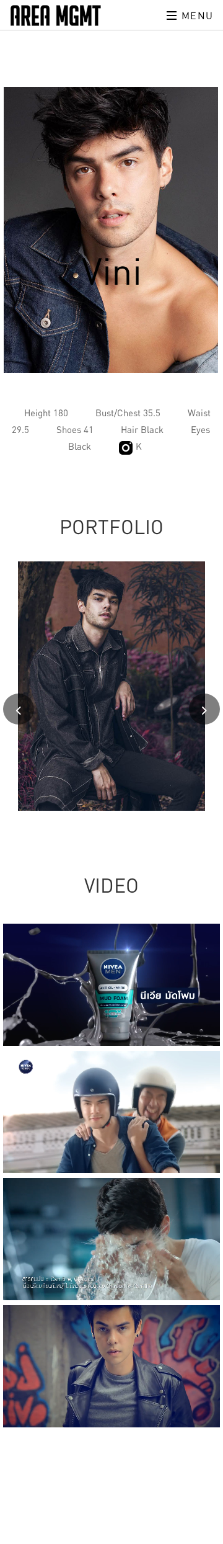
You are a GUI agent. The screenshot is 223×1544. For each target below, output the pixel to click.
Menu (196, 15)
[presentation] (18, 709)
